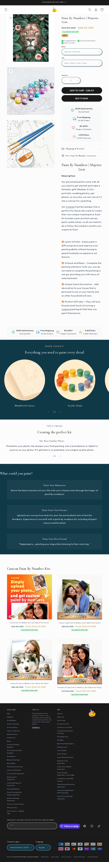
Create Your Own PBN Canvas (65, 780)
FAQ (8, 714)
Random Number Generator (13, 799)
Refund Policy (12, 734)
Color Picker (62, 754)
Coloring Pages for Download (14, 784)
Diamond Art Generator (12, 778)
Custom (70, 206)
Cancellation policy (93, 856)
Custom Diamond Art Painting (65, 732)
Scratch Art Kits (63, 724)
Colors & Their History (15, 804)
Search (59, 714)
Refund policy (45, 856)
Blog (9, 741)
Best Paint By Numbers (65, 744)
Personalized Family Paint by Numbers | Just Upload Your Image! (80, 687)
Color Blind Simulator (65, 757)
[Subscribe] (54, 825)
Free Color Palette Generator (64, 768)
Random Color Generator (62, 762)
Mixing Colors (12, 807)
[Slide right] (60, 412)
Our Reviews (11, 720)
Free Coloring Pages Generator (65, 797)
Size (63, 58)
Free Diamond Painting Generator (65, 785)
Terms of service (66, 856)
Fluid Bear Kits (62, 737)
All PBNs (60, 740)
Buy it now (81, 98)
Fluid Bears (11, 756)
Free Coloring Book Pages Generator (14, 793)
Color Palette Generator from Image (65, 774)
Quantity (65, 75)
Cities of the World (14, 770)
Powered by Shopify (33, 856)
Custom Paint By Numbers (13, 746)
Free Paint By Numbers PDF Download (65, 791)
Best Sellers (11, 763)
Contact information (79, 856)
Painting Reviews (13, 789)
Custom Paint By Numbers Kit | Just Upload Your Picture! (29, 623)
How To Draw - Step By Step (15, 812)
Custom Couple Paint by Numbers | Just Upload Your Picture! (79, 623)
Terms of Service (13, 731)
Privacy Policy (12, 727)
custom (66, 309)
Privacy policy (55, 856)
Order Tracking (13, 724)
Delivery (10, 717)
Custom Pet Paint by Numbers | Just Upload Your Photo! (29, 683)
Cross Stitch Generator (16, 773)
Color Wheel (61, 750)
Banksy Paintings (13, 760)
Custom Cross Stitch (64, 727)
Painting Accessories (15, 767)
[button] (6, 10)
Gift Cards (61, 720)
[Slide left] (48, 412)
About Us (60, 717)
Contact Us (11, 738)
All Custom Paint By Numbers (14, 751)
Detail (64, 46)
